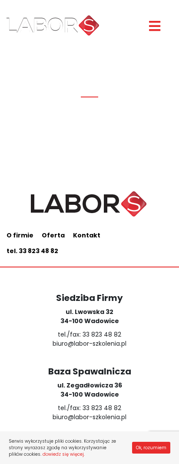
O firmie (20, 235)
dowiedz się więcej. (64, 454)
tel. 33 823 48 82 (32, 251)
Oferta (53, 235)
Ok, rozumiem (151, 447)
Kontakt (86, 235)
